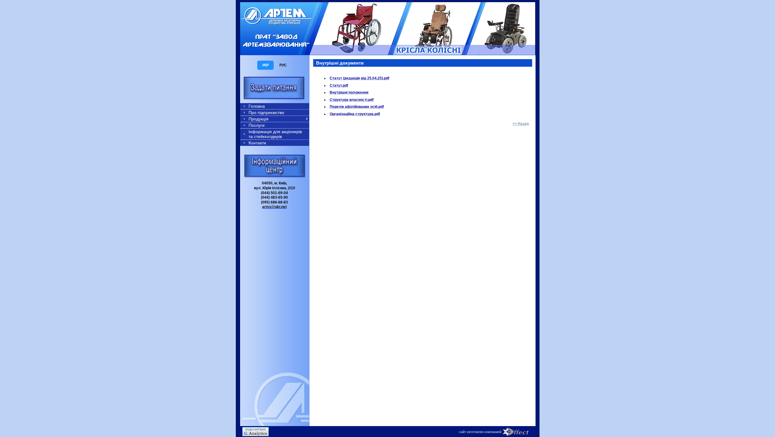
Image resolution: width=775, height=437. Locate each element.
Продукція (259, 118)
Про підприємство (266, 112)
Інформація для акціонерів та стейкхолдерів (275, 134)
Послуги (257, 125)
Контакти (257, 142)
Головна (257, 106)
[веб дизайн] (519, 431)
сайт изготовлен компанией (480, 432)
